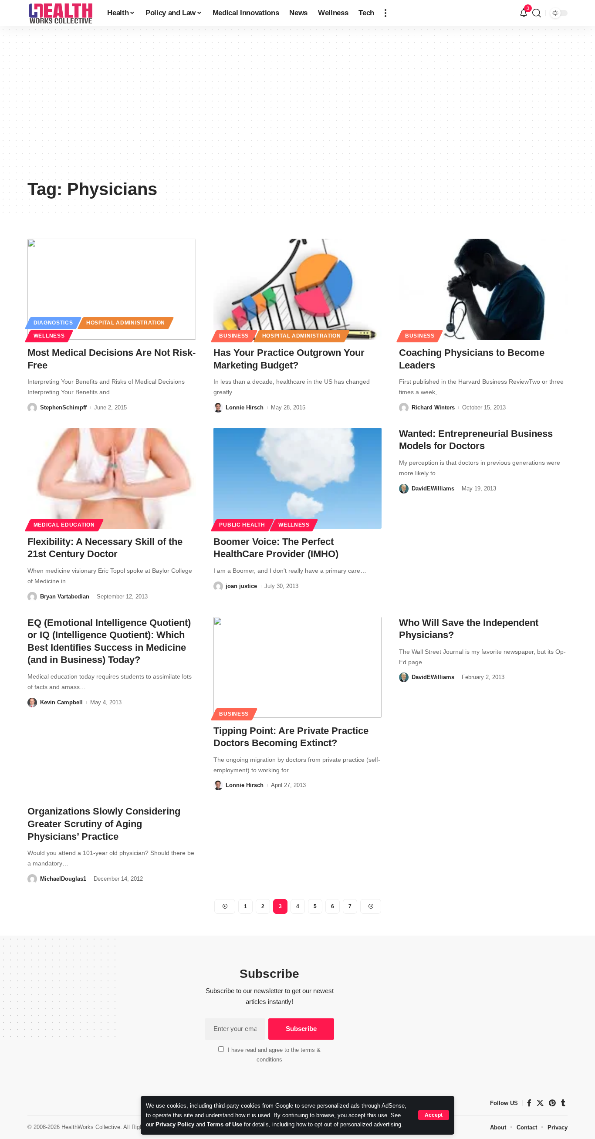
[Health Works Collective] (60, 13)
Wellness (49, 335)
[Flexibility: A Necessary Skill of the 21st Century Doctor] (111, 478)
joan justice (241, 586)
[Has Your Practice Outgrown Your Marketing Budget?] (297, 289)
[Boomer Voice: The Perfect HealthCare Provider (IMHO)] (297, 478)
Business (234, 335)
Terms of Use (224, 1124)
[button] (433, 1115)
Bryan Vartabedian (64, 596)
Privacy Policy (175, 1124)
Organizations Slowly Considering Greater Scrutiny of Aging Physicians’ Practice (103, 824)
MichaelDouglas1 (63, 878)
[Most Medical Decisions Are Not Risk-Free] (111, 289)
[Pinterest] (552, 1103)
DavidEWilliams (433, 488)
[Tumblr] (563, 1103)
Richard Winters (433, 407)
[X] (540, 1103)
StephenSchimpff (63, 407)
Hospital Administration (125, 322)
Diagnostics (53, 322)
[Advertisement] (297, 109)
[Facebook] (529, 1103)
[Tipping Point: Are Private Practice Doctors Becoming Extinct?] (297, 667)
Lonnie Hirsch (245, 407)
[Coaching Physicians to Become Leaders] (483, 289)
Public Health (242, 524)
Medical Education (64, 524)
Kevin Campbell (61, 702)
